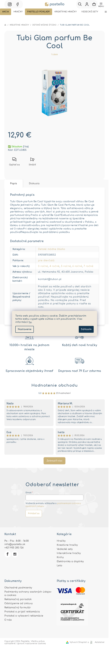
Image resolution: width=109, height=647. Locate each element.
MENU (101, 6)
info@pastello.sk (14, 544)
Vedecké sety (65, 549)
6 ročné (77, 266)
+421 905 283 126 (14, 547)
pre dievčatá (46, 260)
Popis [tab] (13, 183)
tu (30, 322)
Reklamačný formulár (17, 607)
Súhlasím (86, 329)
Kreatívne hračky (67, 545)
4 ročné (55, 266)
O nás (8, 620)
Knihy (60, 557)
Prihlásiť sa (33, 513)
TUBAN (54, 55)
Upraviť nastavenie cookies (31, 643)
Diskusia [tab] (34, 183)
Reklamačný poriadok (18, 599)
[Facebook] (7, 554)
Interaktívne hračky (69, 553)
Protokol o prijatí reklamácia (22, 611)
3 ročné (43, 266)
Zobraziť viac (54, 461)
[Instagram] (15, 554)
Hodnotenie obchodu (54, 385)
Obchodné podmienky (18, 587)
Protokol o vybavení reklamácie (23, 616)
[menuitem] (5, 12)
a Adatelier (96, 642)
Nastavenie (24, 329)
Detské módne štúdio (51, 249)
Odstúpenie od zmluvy (18, 603)
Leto (59, 565)
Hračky (61, 541)
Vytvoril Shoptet (78, 642)
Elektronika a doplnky (70, 561)
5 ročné (66, 266)
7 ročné (88, 266)
